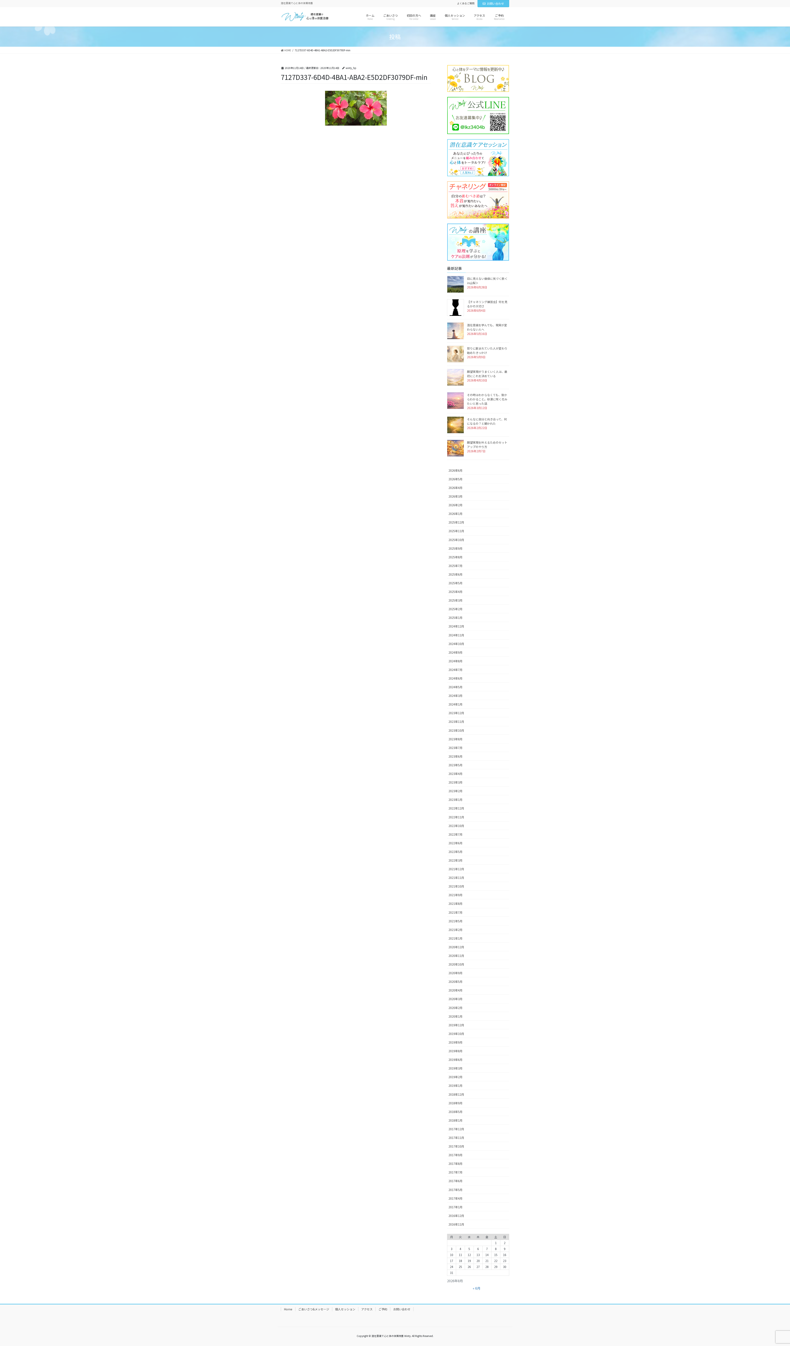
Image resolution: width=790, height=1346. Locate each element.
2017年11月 (456, 1138)
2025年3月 (455, 600)
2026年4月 (455, 488)
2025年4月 (455, 592)
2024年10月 (456, 644)
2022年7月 (455, 834)
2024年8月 (455, 661)
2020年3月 (455, 999)
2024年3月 (455, 696)
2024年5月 (455, 687)
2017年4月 (455, 1198)
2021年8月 (455, 904)
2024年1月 (455, 704)
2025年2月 (455, 609)
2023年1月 (455, 800)
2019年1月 (455, 1086)
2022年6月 (455, 843)
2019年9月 (455, 1042)
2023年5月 (455, 765)
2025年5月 (455, 583)
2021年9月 (455, 895)
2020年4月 (455, 990)
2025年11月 (456, 531)
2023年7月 (455, 748)
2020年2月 (455, 1008)
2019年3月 (455, 1068)
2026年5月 (455, 479)
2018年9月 (455, 1103)
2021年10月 (456, 886)
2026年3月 (455, 496)
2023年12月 (456, 713)
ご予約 (383, 1309)
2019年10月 (456, 1034)
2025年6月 (455, 574)
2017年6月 (455, 1181)
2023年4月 (455, 774)
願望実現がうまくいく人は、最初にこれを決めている (487, 374)
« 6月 (476, 1288)
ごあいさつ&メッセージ (313, 1309)
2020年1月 (455, 1016)
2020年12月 (456, 947)
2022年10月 (456, 826)
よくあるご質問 (465, 3)
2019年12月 (456, 1025)
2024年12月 (456, 626)
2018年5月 (455, 1112)
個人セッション (345, 1309)
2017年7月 (455, 1172)
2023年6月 (455, 756)
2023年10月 (456, 730)
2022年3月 (455, 860)
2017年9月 (455, 1155)
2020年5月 (455, 982)
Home (288, 1309)
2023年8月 (455, 739)
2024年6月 (455, 678)
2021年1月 (455, 938)
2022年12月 (456, 808)
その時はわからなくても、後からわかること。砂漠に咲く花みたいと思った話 (487, 399)
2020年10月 (456, 964)
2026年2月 (455, 505)
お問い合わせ (495, 3)
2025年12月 (456, 522)
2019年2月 (455, 1077)
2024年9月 (455, 652)
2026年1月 (455, 514)
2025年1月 (455, 618)
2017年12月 (456, 1129)
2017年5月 (455, 1190)
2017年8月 (455, 1164)
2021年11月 (456, 878)
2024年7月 (455, 670)
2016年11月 (456, 1224)
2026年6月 (455, 470)
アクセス (367, 1309)
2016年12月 (456, 1216)
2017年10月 (456, 1146)
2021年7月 (455, 912)
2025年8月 (455, 557)
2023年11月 (456, 722)
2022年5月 (455, 852)
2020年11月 (456, 956)
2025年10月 (456, 540)
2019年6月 (455, 1060)
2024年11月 (456, 635)
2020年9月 (455, 973)
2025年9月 (455, 548)
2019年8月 (455, 1051)
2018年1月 (455, 1120)
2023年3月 (455, 782)
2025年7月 (455, 566)
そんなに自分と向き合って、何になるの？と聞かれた (487, 421)
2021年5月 (455, 921)
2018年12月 (456, 1094)
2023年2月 (455, 791)
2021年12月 (456, 869)
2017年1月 (455, 1207)
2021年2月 (455, 930)
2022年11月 (456, 817)
